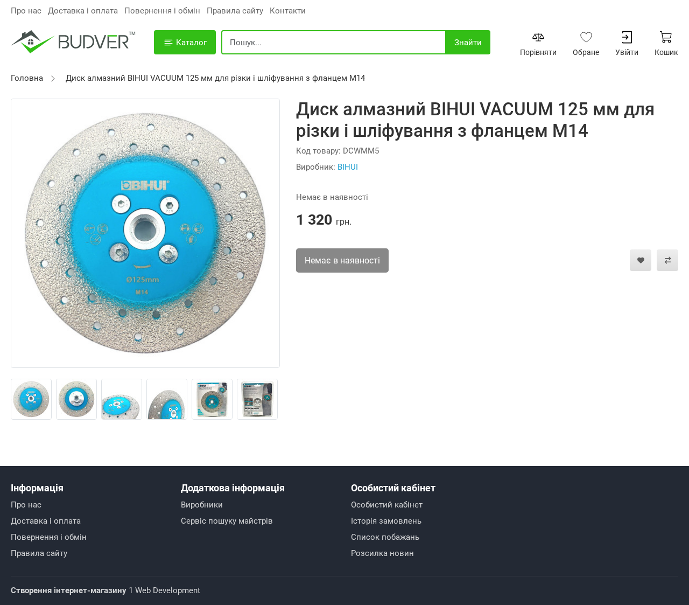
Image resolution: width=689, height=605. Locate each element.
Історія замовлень (386, 521)
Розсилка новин (382, 553)
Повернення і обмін (162, 11)
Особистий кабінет (387, 505)
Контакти (288, 11)
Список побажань (385, 537)
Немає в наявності (342, 260)
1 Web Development (105, 590)
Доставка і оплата (83, 11)
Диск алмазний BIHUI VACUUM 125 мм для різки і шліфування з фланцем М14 (215, 78)
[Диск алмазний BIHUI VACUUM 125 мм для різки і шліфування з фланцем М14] (145, 233)
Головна (27, 78)
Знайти (468, 42)
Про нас (26, 11)
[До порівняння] (667, 260)
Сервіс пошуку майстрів (227, 521)
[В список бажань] (640, 260)
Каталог (190, 42)
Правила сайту (235, 11)
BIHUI (348, 167)
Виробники (202, 505)
